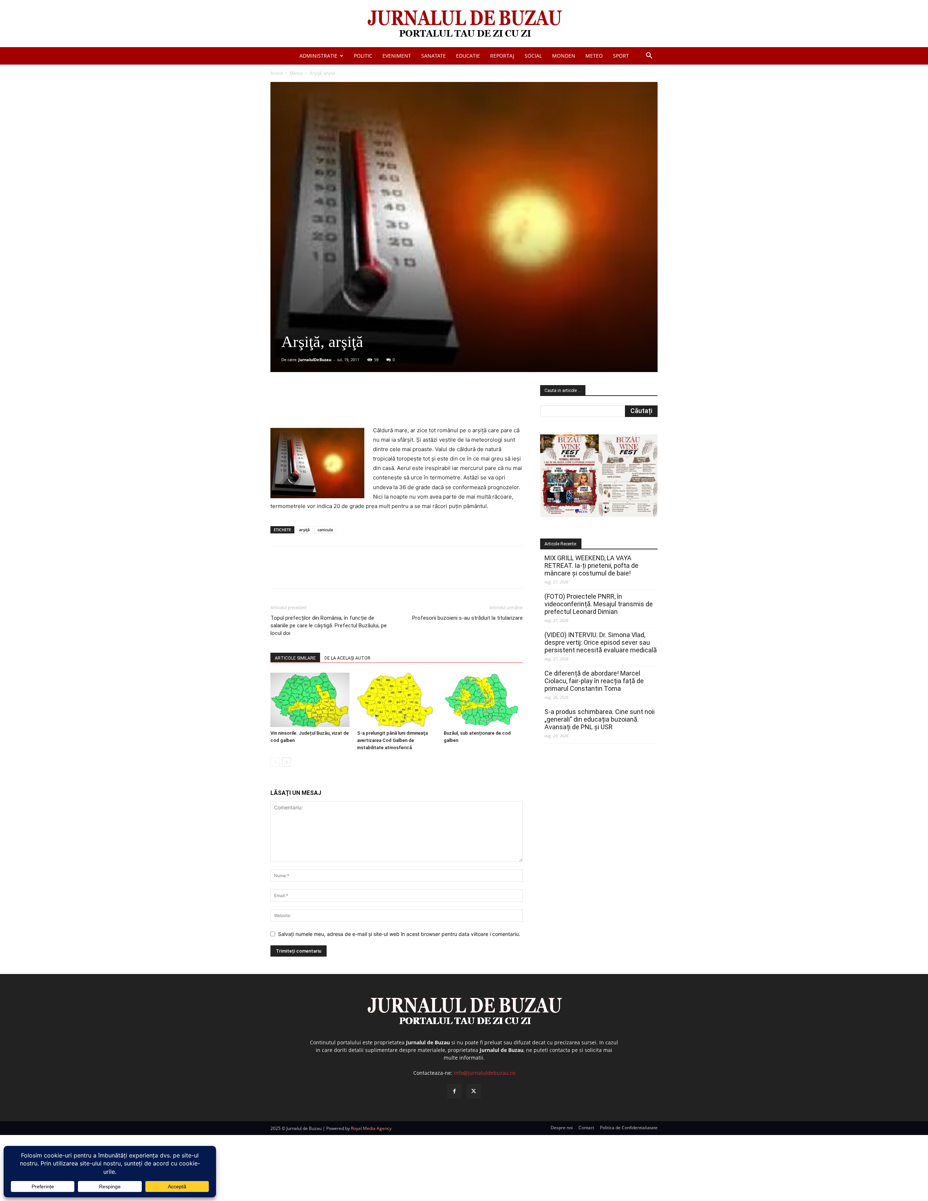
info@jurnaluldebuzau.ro (484, 1072)
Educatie (468, 55)
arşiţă (304, 529)
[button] (649, 56)
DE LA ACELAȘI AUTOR (347, 658)
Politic (363, 55)
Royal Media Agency (371, 1128)
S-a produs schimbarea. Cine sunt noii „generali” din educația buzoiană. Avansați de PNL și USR (599, 719)
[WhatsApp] (374, 405)
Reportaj (502, 55)
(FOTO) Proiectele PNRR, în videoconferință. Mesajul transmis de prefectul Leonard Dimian (598, 604)
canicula (325, 529)
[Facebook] (324, 405)
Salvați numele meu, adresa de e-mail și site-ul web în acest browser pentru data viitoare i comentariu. (399, 934)
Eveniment (396, 55)
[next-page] (286, 762)
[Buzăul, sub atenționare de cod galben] (483, 700)
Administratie (318, 55)
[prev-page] (274, 762)
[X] (341, 405)
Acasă (276, 73)
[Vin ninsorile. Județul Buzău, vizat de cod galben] (309, 700)
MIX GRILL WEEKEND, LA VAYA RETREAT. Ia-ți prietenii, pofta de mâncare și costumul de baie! (591, 565)
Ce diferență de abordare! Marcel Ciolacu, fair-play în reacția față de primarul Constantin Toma (594, 680)
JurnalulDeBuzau (314, 359)
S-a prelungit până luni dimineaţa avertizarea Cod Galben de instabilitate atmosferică (392, 740)
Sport (621, 55)
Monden (563, 55)
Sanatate (433, 55)
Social (533, 55)
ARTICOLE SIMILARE (295, 658)
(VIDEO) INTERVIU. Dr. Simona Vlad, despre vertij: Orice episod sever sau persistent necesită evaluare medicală (600, 642)
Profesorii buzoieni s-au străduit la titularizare (467, 618)
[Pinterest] (358, 405)
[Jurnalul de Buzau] (464, 24)
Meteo (594, 55)
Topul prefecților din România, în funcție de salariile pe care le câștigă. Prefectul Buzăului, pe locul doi (328, 625)
